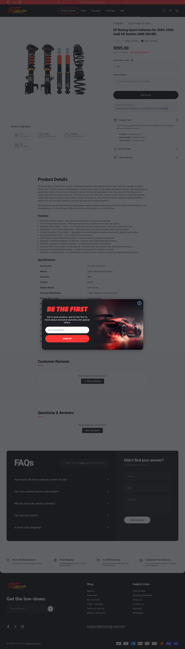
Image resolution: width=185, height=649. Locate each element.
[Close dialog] (139, 303)
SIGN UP (67, 338)
